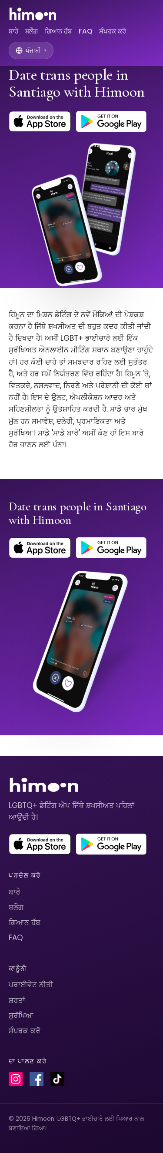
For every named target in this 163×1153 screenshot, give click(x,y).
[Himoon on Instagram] (16, 1079)
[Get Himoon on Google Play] (111, 121)
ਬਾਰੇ (13, 31)
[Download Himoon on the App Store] (40, 121)
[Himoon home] (32, 14)
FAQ (85, 31)
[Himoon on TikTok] (57, 1079)
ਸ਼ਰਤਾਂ (17, 1000)
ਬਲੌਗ (31, 31)
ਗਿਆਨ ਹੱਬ (58, 31)
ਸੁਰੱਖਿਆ (21, 1015)
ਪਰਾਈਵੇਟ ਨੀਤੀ (31, 984)
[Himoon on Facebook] (36, 1079)
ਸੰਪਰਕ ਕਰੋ (112, 31)
